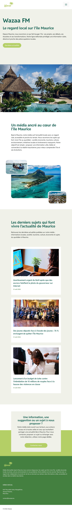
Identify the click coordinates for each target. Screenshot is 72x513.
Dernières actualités (12, 45)
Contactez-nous (36, 445)
